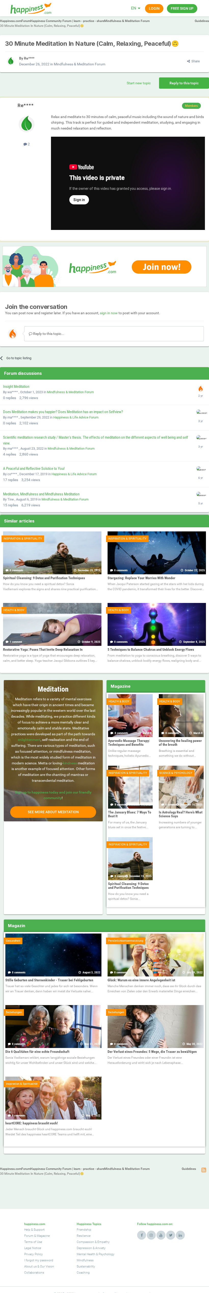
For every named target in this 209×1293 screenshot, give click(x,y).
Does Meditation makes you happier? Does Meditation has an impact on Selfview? (63, 412)
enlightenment (29, 740)
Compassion (85, 1242)
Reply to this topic (184, 83)
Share (195, 61)
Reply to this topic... (48, 334)
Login (154, 8)
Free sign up (182, 8)
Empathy (103, 1242)
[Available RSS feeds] (204, 1170)
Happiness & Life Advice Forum (75, 417)
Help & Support (34, 1229)
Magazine (43, 1236)
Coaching (83, 1272)
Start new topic (139, 83)
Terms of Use (33, 1242)
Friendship (84, 1229)
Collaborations (34, 1272)
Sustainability (86, 1266)
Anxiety (100, 1248)
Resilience (83, 1236)
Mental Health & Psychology (95, 1254)
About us (30, 1266)
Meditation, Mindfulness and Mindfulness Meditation (41, 494)
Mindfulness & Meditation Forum (79, 64)
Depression (84, 1248)
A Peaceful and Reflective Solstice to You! (34, 468)
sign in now (109, 313)
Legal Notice (32, 1248)
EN (133, 8)
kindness (70, 763)
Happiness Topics (89, 1224)
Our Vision (47, 1266)
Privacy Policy (33, 1254)
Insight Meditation (16, 386)
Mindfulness (85, 1260)
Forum (28, 1236)
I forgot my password (38, 1260)
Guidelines (202, 21)
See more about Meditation (53, 812)
